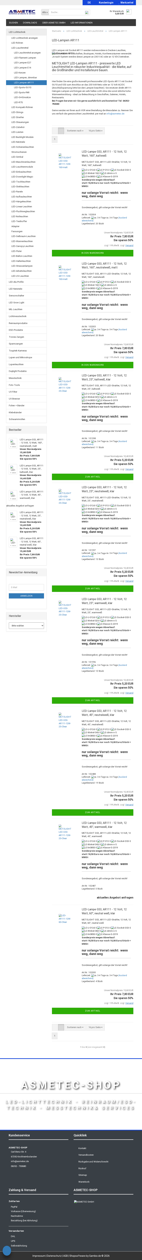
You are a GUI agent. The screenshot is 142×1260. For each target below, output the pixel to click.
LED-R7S (18, 102)
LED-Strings (17, 112)
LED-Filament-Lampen (25, 57)
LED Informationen (81, 22)
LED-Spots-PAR (21, 92)
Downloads (30, 22)
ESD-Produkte (16, 330)
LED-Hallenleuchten (21, 261)
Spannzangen (16, 343)
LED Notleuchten (19, 216)
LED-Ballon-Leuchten (21, 256)
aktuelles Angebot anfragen (115, 897)
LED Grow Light (16, 302)
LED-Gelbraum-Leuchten (23, 236)
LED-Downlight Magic (22, 176)
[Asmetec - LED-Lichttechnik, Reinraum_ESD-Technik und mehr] (22, 12)
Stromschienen (19, 152)
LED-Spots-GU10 (22, 87)
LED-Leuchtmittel (19, 48)
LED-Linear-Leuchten (21, 206)
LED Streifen (17, 117)
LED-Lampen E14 (22, 67)
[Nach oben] (132, 1255)
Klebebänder (15, 412)
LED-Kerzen (20, 72)
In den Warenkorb (92, 253)
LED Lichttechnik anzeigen (24, 38)
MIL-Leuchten (15, 309)
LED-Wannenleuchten (22, 241)
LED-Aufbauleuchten (21, 196)
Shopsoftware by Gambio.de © (89, 1255)
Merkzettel (126, 2)
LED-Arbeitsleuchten (21, 271)
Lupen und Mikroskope (20, 357)
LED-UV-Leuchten (20, 276)
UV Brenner (14, 398)
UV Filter (13, 391)
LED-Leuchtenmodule (22, 166)
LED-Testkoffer (19, 221)
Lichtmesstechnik (17, 316)
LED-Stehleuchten (20, 186)
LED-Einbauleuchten (21, 172)
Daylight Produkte (17, 371)
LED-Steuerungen (20, 122)
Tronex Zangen (16, 337)
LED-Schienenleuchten (22, 147)
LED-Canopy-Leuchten (22, 246)
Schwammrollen (17, 419)
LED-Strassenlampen (22, 266)
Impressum (39, 1255)
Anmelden (26, 596)
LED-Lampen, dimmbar (25, 77)
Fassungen (17, 231)
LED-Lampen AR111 (24, 82)
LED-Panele (17, 191)
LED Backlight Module (22, 137)
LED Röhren (17, 42)
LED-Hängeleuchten (21, 201)
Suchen (13, 22)
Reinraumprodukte (18, 323)
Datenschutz (54, 1255)
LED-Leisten (17, 132)
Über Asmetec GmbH (53, 22)
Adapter (15, 226)
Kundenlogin (105, 2)
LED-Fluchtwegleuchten (23, 211)
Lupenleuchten (16, 364)
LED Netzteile (15, 289)
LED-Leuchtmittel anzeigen (27, 52)
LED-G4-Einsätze (22, 97)
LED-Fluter (16, 251)
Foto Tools (14, 385)
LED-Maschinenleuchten (23, 162)
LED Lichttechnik (17, 32)
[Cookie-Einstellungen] (6, 1251)
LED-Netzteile (18, 142)
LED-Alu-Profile (16, 282)
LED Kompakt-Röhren (22, 107)
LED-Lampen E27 (22, 62)
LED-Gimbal (17, 157)
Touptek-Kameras (18, 350)
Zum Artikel (92, 477)
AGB (65, 1255)
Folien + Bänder (16, 405)
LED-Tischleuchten (20, 181)
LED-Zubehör (18, 127)
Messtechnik (15, 378)
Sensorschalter (16, 295)
